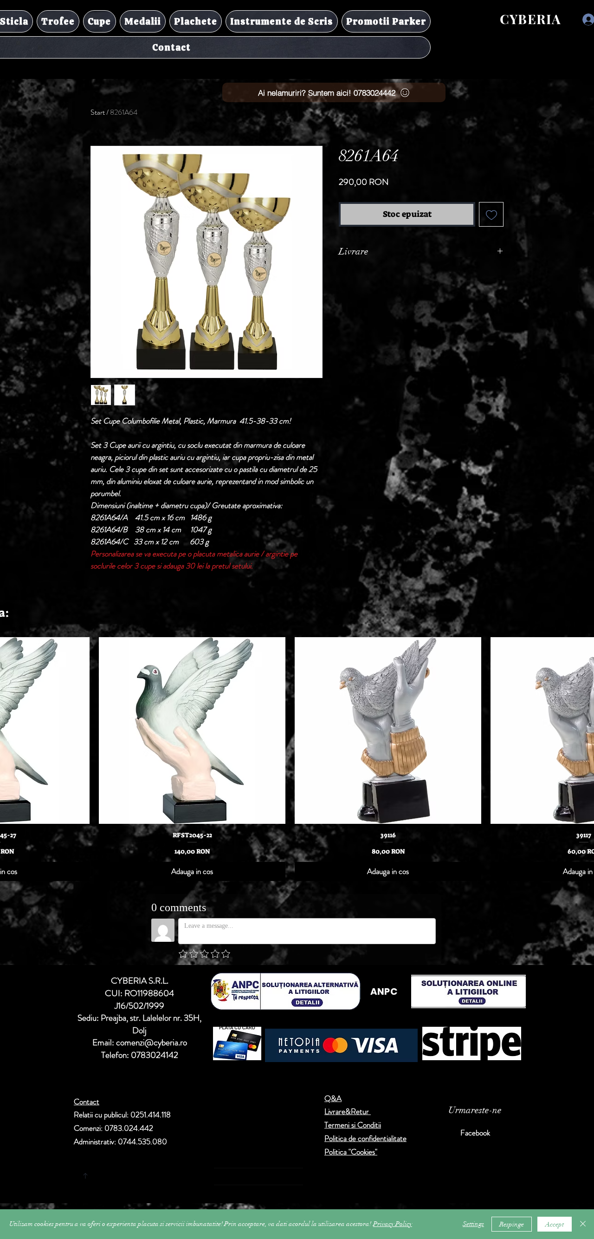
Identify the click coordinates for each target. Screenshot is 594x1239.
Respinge (511, 1224)
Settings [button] (473, 1224)
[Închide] (582, 1224)
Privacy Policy (392, 1224)
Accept (554, 1224)
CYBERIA (531, 18)
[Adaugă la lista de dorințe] (491, 214)
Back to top (172, 1174)
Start (97, 112)
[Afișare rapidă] (192, 730)
